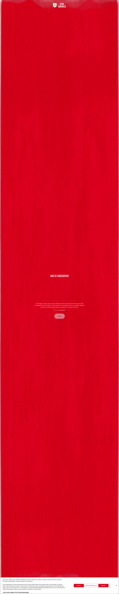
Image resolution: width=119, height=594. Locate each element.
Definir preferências (91, 585)
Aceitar (79, 585)
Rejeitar (103, 585)
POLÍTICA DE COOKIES (8, 592)
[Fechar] (116, 585)
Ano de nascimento (59, 275)
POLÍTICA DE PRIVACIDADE (22, 592)
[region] (59, 585)
